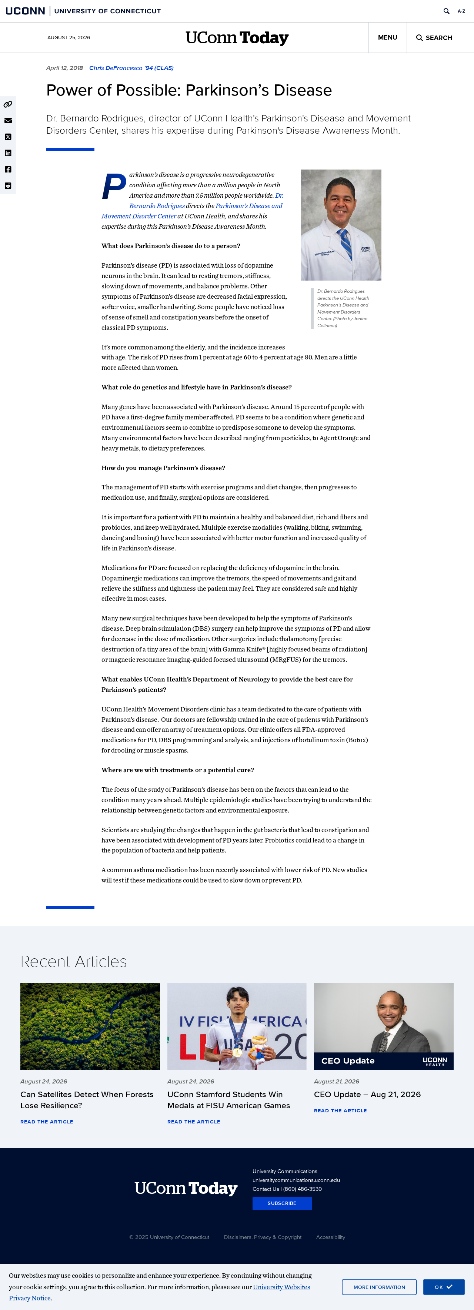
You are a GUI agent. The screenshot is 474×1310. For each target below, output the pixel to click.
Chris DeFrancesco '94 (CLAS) (131, 67)
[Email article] (8, 121)
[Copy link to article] (8, 104)
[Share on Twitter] (8, 137)
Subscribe (282, 1203)
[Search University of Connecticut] (447, 11)
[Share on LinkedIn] (8, 153)
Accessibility (330, 1237)
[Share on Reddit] (8, 186)
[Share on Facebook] (8, 169)
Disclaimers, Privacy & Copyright (262, 1237)
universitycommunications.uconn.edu (296, 1180)
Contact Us (266, 1189)
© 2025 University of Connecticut (169, 1237)
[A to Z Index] (461, 11)
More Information (379, 1287)
